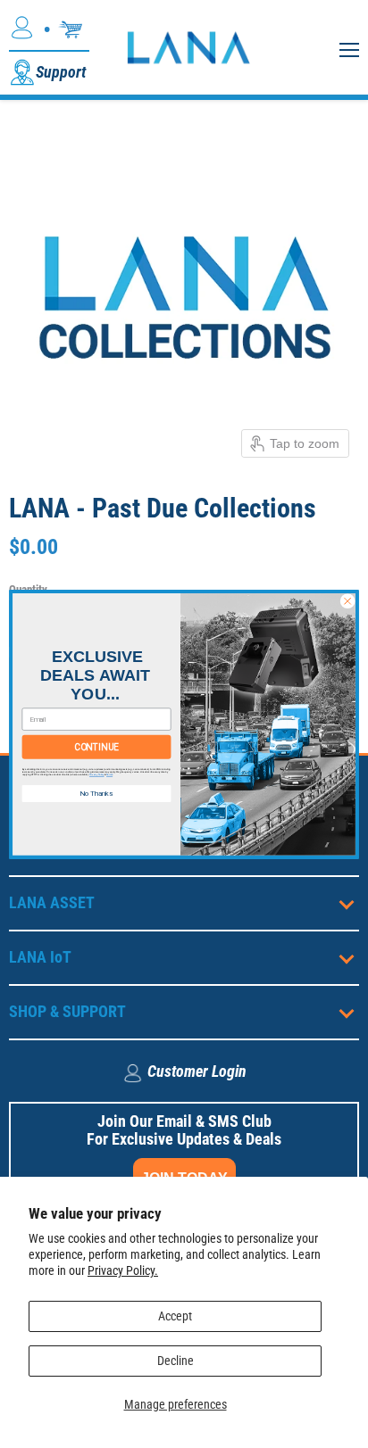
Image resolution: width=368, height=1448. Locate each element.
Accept (175, 1316)
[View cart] (70, 29)
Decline (175, 1360)
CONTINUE (96, 746)
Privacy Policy (97, 774)
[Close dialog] (347, 600)
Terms (109, 774)
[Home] (188, 47)
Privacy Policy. (123, 1270)
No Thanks (96, 793)
